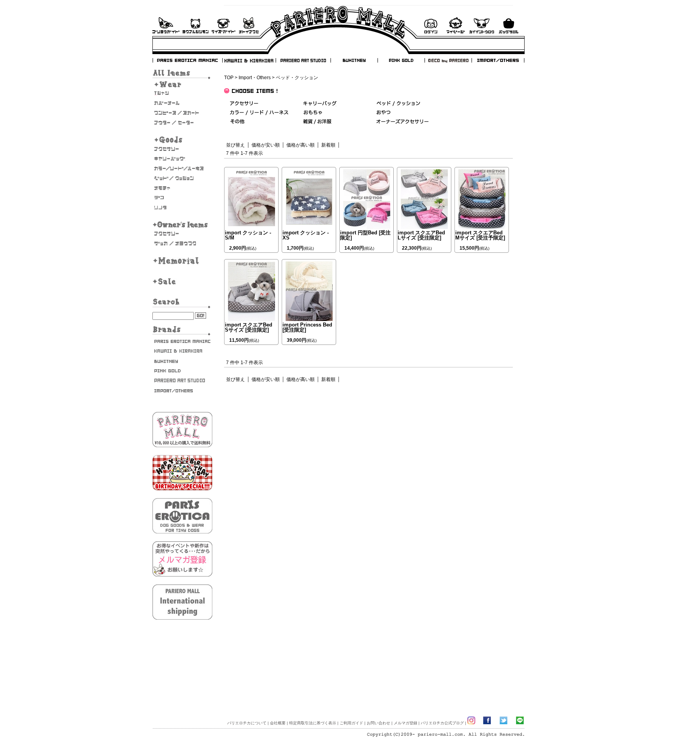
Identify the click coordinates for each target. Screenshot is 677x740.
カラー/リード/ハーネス (182, 168)
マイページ (455, 25)
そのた (182, 208)
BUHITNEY (353, 60)
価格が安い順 (266, 145)
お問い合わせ (249, 25)
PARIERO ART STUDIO (303, 60)
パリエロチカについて (246, 723)
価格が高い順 (300, 145)
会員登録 (481, 25)
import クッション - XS (305, 235)
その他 (237, 121)
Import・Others (255, 77)
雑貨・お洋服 (182, 243)
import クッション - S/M (248, 235)
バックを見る (508, 25)
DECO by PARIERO (447, 60)
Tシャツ (182, 93)
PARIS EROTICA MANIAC (187, 60)
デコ (182, 198)
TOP (229, 77)
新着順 (328, 145)
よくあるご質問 (195, 25)
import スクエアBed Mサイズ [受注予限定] (480, 235)
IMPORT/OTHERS (498, 60)
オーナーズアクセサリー (182, 234)
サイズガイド (224, 25)
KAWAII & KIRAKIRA (249, 60)
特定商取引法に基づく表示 (312, 723)
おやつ (384, 112)
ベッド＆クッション (398, 103)
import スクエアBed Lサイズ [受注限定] (421, 235)
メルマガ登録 (405, 723)
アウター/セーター (182, 123)
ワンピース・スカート (182, 113)
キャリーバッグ (182, 159)
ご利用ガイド (165, 25)
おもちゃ (182, 188)
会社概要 (278, 723)
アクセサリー (182, 149)
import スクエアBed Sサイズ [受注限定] (248, 327)
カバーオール (182, 103)
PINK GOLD (400, 60)
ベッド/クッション (182, 178)
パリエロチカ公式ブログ (442, 723)
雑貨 (317, 121)
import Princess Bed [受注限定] (307, 327)
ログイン (430, 25)
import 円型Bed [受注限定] (365, 235)
